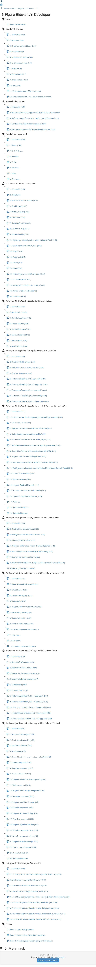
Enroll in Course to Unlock (48, 960)
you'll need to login (57, 957)
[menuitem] (1, 5)
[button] (1, 2)
